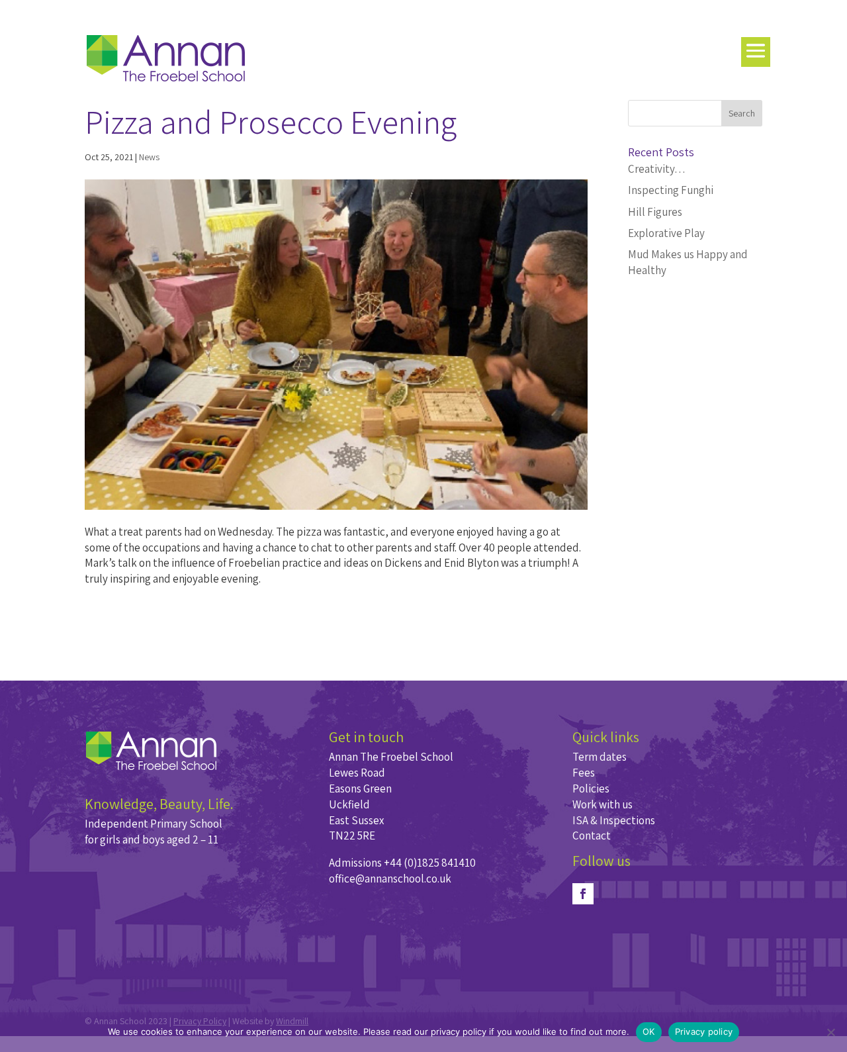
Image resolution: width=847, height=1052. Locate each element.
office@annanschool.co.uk (390, 878)
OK (649, 1031)
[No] (830, 1032)
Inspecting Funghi (670, 190)
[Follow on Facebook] (583, 893)
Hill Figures (655, 212)
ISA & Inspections (613, 820)
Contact (591, 835)
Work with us (602, 804)
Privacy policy (704, 1031)
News (149, 157)
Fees (583, 772)
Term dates (599, 756)
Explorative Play (666, 233)
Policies (590, 788)
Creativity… (657, 169)
